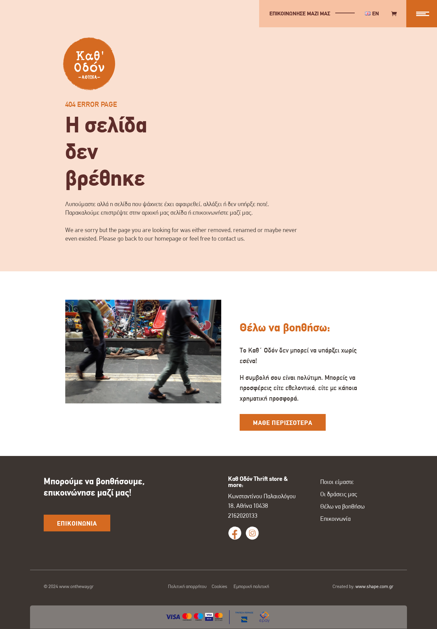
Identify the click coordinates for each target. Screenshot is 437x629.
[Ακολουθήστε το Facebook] (235, 533)
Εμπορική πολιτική (251, 586)
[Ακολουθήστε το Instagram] (252, 533)
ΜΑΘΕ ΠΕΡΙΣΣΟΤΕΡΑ (282, 423)
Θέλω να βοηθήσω (342, 506)
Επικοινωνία (335, 518)
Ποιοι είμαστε (337, 481)
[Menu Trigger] (421, 13)
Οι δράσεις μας (338, 494)
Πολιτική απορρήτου (187, 586)
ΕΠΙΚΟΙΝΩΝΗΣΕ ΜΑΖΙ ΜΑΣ (299, 13)
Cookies (219, 586)
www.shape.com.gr (374, 586)
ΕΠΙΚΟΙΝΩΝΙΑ (77, 523)
